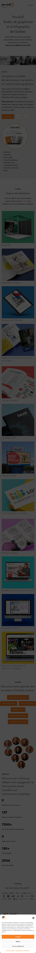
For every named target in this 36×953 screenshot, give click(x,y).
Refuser (18, 941)
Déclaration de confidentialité (22, 950)
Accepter (18, 937)
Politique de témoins (10, 950)
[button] (33, 918)
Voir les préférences (18, 946)
